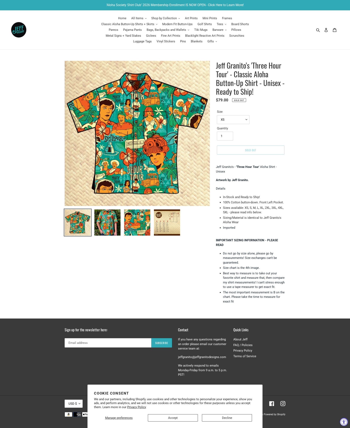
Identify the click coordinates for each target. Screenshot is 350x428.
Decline (227, 418)
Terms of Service (244, 356)
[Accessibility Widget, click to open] (344, 422)
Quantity (222, 128)
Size (220, 112)
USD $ (72, 403)
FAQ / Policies (243, 345)
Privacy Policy (136, 407)
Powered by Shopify (274, 414)
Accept (173, 418)
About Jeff (240, 339)
